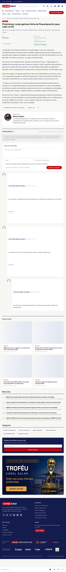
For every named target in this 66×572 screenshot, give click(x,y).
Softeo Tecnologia (59, 556)
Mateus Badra (5, 37)
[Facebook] (43, 6)
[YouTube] (54, 6)
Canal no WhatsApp (41, 44)
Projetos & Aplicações (50, 430)
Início (3, 18)
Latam (23, 10)
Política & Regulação (37, 430)
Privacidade (5, 530)
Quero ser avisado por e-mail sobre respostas (18, 167)
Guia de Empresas (41, 10)
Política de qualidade (7, 532)
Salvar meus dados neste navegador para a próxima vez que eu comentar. (27, 164)
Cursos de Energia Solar (56, 12)
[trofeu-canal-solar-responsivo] (33, 475)
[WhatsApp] (50, 569)
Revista (4, 14)
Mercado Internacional (24, 430)
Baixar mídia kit (39, 530)
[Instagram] (47, 6)
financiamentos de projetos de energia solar (14, 107)
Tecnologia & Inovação (23, 433)
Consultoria (25, 14)
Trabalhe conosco (7, 534)
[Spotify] (62, 6)
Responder (11, 211)
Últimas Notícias (9, 10)
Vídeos (9, 14)
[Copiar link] (63, 569)
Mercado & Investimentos (9, 430)
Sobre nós (4, 525)
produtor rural (31, 107)
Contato (4, 527)
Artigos (17, 10)
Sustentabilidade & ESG (9, 433)
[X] (51, 6)
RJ (38, 107)
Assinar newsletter (33, 449)
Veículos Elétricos (16, 14)
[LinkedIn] (58, 6)
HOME (3, 11)
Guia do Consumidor (31, 10)
